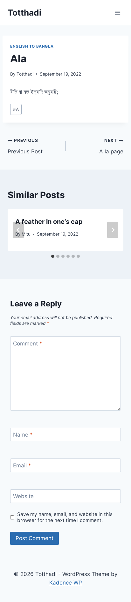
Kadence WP (65, 582)
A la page (111, 146)
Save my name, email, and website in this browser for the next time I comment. (65, 517)
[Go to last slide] (18, 230)
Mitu (26, 234)
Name (23, 434)
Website (23, 496)
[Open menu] (117, 12)
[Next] (112, 230)
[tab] (52, 256)
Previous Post (25, 146)
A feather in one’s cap (49, 221)
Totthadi (25, 74)
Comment (27, 343)
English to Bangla (31, 46)
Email (22, 465)
